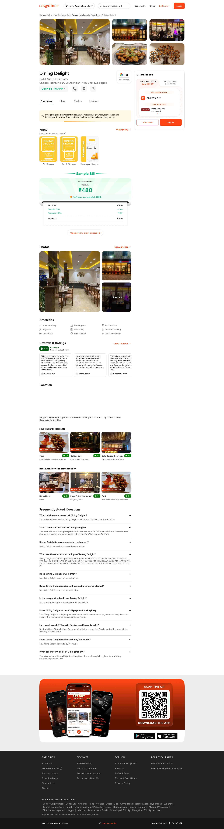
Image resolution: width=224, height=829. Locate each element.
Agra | (146, 803)
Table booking (84, 763)
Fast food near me (87, 768)
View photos (121, 246)
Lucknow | (169, 803)
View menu (122, 129)
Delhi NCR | (49, 803)
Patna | (97, 807)
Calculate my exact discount (84, 233)
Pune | (92, 803)
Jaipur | (139, 803)
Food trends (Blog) (52, 768)
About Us (47, 763)
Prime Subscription (125, 763)
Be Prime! (163, 6)
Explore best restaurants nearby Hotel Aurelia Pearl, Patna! (70, 814)
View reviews (121, 343)
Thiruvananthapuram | (54, 810)
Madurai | (92, 810)
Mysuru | (153, 807)
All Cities (157, 810)
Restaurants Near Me (88, 778)
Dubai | (109, 803)
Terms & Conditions (126, 778)
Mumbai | (60, 803)
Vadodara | (164, 807)
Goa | (116, 803)
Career (46, 788)
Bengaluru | (72, 803)
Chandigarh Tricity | (121, 810)
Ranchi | (70, 807)
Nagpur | (71, 810)
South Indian (72, 82)
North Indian (57, 82)
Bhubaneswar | (120, 807)
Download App (50, 778)
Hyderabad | (156, 803)
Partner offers (50, 773)
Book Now (148, 122)
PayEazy (119, 768)
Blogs (152, 6)
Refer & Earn (122, 773)
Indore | (133, 807)
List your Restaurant (162, 763)
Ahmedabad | (127, 803)
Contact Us (140, 6)
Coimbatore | (58, 807)
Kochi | (46, 807)
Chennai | (83, 803)
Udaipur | (81, 810)
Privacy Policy (122, 783)
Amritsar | (106, 807)
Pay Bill (170, 122)
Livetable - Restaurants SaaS (166, 768)
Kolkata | (100, 803)
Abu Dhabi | (103, 810)
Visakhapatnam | (84, 807)
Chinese (44, 82)
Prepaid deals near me (88, 773)
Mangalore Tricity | (142, 810)
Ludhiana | (143, 807)
